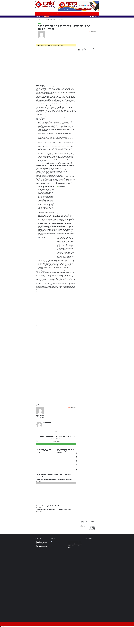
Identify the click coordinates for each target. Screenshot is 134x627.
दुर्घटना (46, 13)
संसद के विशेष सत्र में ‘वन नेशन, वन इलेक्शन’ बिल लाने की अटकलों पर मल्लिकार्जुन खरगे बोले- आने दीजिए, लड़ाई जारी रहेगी (93, 525)
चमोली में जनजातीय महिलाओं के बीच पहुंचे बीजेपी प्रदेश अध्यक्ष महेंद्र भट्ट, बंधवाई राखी (84, 523)
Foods (73, 543)
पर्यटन (50, 13)
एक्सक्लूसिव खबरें (62, 13)
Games (76, 543)
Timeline (75, 545)
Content (69, 543)
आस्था (39, 13)
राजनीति (57, 13)
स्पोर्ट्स (67, 13)
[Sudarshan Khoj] (45, 4)
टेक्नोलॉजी (42, 13)
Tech (40, 19)
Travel (79, 545)
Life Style (80, 543)
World (69, 547)
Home (38, 19)
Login (70, 13)
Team (69, 545)
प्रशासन (53, 13)
